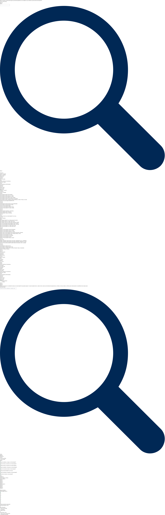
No (1, 1)
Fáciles (1, 263)
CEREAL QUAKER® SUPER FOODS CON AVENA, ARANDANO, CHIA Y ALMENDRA (13, 240)
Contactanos (3, 509)
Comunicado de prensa (4, 514)
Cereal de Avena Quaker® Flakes (5, 205)
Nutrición (1, 186)
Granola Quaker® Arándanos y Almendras (6, 210)
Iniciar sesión (2, 188)
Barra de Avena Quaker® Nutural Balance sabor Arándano (9, 223)
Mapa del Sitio (3, 510)
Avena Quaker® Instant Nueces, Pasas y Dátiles (7, 197)
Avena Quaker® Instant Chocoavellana (6, 194)
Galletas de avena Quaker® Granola (6, 236)
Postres (1, 256)
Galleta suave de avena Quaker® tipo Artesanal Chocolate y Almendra (11, 232)
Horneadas (2, 265)
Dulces (1, 262)
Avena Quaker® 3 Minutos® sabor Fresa (6, 246)
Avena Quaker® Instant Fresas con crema (6, 195)
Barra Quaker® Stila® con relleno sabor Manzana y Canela (9, 222)
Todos (1, 454)
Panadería (1, 267)
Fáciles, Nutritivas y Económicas (5, 181)
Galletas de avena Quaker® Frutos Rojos (6, 235)
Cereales (1, 202)
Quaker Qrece (2, 187)
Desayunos (2, 254)
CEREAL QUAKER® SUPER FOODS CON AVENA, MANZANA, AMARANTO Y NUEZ (13, 241)
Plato (1, 180)
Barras (1, 219)
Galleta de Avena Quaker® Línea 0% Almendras (7, 229)
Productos (1, 172)
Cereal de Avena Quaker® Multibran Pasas (7, 206)
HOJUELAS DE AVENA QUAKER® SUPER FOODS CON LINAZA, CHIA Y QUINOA (13, 242)
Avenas (1, 193)
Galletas (1, 228)
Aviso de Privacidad (4, 508)
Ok (0, 1)
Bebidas (1, 260)
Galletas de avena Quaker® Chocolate (6, 234)
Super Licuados (2, 257)
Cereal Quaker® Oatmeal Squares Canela (6, 204)
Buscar (1, 3)
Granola (1, 209)
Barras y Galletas (3, 218)
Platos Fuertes (2, 255)
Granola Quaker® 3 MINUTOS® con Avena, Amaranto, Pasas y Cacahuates (12, 247)
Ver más (1, 201)
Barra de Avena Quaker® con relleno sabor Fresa (8, 225)
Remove (1, 2)
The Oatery (2, 270)
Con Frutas (2, 261)
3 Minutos (1, 244)
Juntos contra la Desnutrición (5, 513)
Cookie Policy (4, 1)
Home (1, 282)
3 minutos (1, 259)
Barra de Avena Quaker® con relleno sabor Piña (7, 226)
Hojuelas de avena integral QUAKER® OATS (7, 200)
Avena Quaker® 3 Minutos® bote (5, 245)
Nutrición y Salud (3, 182)
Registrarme (2, 189)
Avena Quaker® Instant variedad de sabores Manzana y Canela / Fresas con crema (13, 199)
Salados (1, 268)
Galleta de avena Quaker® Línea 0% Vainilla (7, 230)
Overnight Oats (2, 266)
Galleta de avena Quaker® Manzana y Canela (7, 231)
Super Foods (2, 239)
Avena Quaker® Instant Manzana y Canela (7, 196)
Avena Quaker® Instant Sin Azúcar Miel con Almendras (9, 198)
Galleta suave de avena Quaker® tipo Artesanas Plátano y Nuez (10, 233)
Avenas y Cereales (3, 173)
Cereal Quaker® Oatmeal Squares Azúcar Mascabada (8, 203)
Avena (1, 183)
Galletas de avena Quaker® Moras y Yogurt (7, 237)
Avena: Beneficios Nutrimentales (5, 184)
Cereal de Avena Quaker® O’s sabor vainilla (7, 207)
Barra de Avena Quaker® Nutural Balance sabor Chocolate (9, 224)
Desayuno (1, 185)
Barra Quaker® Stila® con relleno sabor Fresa (7, 221)
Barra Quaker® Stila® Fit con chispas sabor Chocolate (9, 220)
